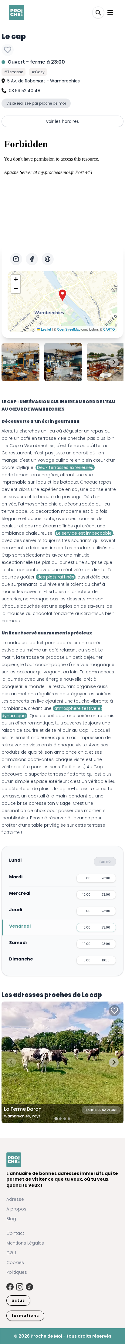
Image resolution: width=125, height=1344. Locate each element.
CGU (11, 1253)
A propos (16, 1209)
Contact (15, 1233)
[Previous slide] (11, 362)
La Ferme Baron (23, 1109)
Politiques (16, 1272)
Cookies (15, 1262)
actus (18, 1300)
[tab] (56, 1118)
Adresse (15, 1199)
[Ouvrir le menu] (110, 12)
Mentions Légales (25, 1243)
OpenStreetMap (68, 329)
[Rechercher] (98, 13)
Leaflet (45, 329)
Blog (11, 1219)
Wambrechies (39, 446)
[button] (62, 295)
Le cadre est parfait (23, 643)
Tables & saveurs (101, 1109)
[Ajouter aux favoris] (8, 50)
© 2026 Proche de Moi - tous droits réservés (62, 1336)
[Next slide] (114, 362)
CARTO (109, 329)
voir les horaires (62, 121)
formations (25, 1315)
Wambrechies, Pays (22, 1116)
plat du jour (54, 562)
